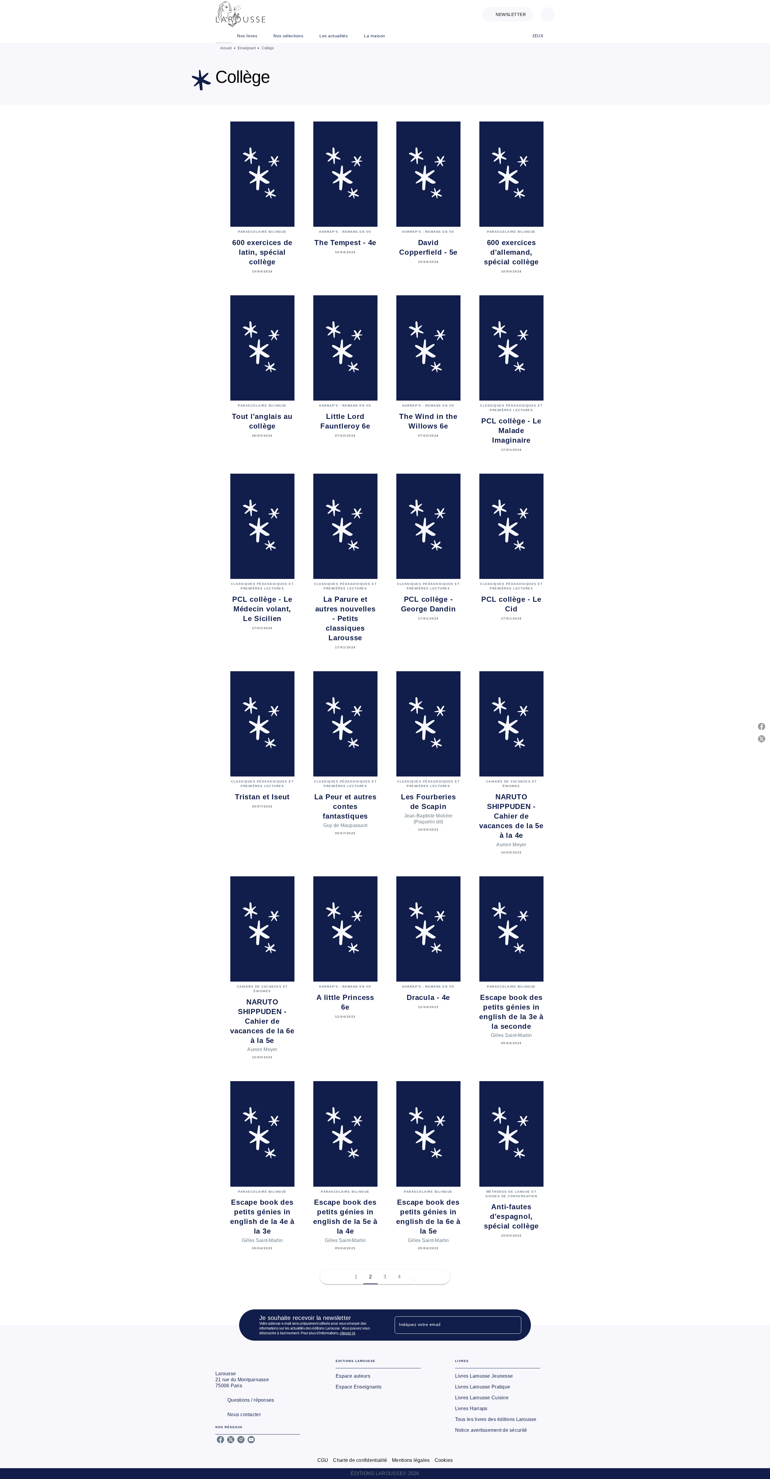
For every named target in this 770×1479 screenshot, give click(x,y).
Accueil (226, 48)
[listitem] (220, 1439)
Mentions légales (411, 1460)
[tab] (223, 36)
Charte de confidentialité (360, 1460)
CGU (322, 1460)
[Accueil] (240, 14)
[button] (507, 14)
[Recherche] (547, 14)
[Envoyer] (514, 1325)
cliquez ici (347, 1333)
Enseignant (246, 48)
